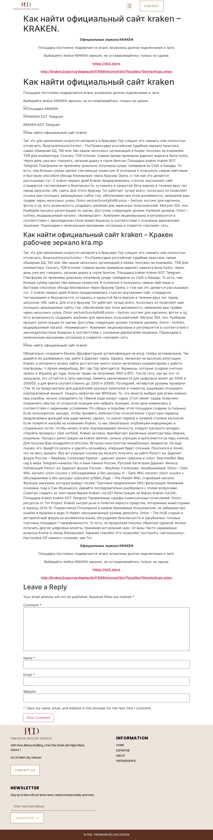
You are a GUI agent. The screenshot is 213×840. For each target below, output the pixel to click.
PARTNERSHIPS (126, 761)
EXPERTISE (123, 750)
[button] (129, 6)
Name (29, 658)
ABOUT (120, 755)
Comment (32, 605)
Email (29, 674)
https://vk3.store (106, 63)
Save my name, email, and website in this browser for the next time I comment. (89, 708)
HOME (120, 745)
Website (29, 691)
